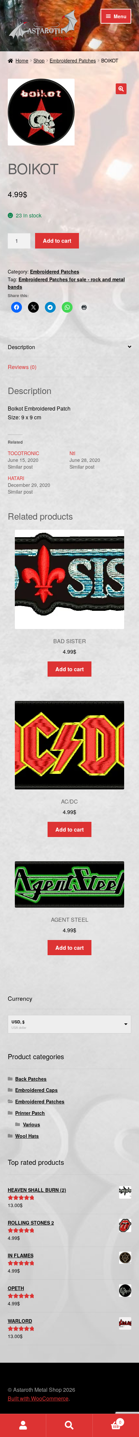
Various (31, 1124)
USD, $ (18, 1022)
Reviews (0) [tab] (22, 367)
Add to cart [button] (69, 669)
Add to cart (57, 240)
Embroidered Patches (73, 60)
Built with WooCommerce (38, 1398)
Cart (107, 1419)
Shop (39, 60)
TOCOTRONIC (23, 453)
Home (22, 60)
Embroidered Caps (36, 1090)
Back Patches (31, 1078)
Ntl (72, 453)
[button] (121, 88)
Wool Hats (27, 1135)
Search (69, 1425)
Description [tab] (21, 347)
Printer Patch (30, 1112)
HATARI (16, 478)
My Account (23, 1425)
